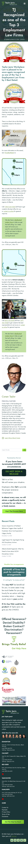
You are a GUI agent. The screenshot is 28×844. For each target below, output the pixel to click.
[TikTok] (24, 840)
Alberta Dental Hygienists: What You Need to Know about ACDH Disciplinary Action (13, 551)
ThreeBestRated (9, 153)
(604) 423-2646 (9, 321)
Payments (4, 810)
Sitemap (14, 836)
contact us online (9, 211)
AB (22, 39)
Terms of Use (6, 814)
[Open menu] (24, 3)
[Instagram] (21, 840)
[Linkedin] (18, 840)
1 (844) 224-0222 (10, 207)
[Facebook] (15, 840)
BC (24, 39)
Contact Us (5, 808)
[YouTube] (11, 840)
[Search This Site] (24, 450)
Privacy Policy (6, 812)
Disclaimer (5, 816)
